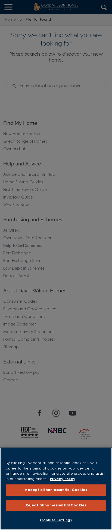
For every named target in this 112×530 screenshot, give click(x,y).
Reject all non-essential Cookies (56, 505)
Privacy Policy (62, 479)
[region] (56, 489)
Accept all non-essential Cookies (56, 490)
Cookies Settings (56, 520)
